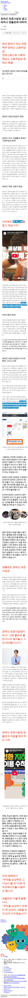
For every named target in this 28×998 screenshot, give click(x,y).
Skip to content (4, 1)
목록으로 (3, 920)
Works (5, 5)
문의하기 (3, 921)
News (5, 8)
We (4, 6)
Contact (6, 9)
